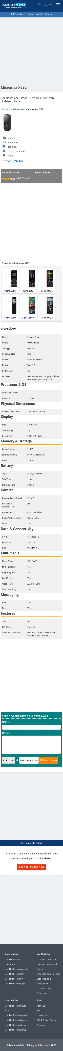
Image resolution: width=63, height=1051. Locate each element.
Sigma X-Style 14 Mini (10, 291)
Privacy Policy (49, 1020)
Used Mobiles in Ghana (16, 1025)
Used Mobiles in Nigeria (16, 1015)
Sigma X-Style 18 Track (47, 291)
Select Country (39, 5)
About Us (41, 1005)
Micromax (18, 109)
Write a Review (42, 172)
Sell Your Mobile (18, 14)
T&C (38, 1020)
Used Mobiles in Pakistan (48, 974)
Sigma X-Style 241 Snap (10, 317)
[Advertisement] (31, 50)
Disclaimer (42, 1025)
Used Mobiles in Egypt (15, 983)
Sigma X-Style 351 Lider (28, 291)
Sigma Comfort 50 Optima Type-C (28, 317)
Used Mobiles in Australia (17, 969)
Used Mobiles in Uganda (16, 1020)
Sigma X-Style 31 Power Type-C (47, 317)
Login (50, 5)
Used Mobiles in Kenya (15, 1029)
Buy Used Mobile (35, 14)
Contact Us (42, 1015)
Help (39, 1010)
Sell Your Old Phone (32, 843)
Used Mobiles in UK (14, 978)
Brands (6, 109)
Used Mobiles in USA (14, 974)
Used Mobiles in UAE (46, 959)
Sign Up (48, 14)
